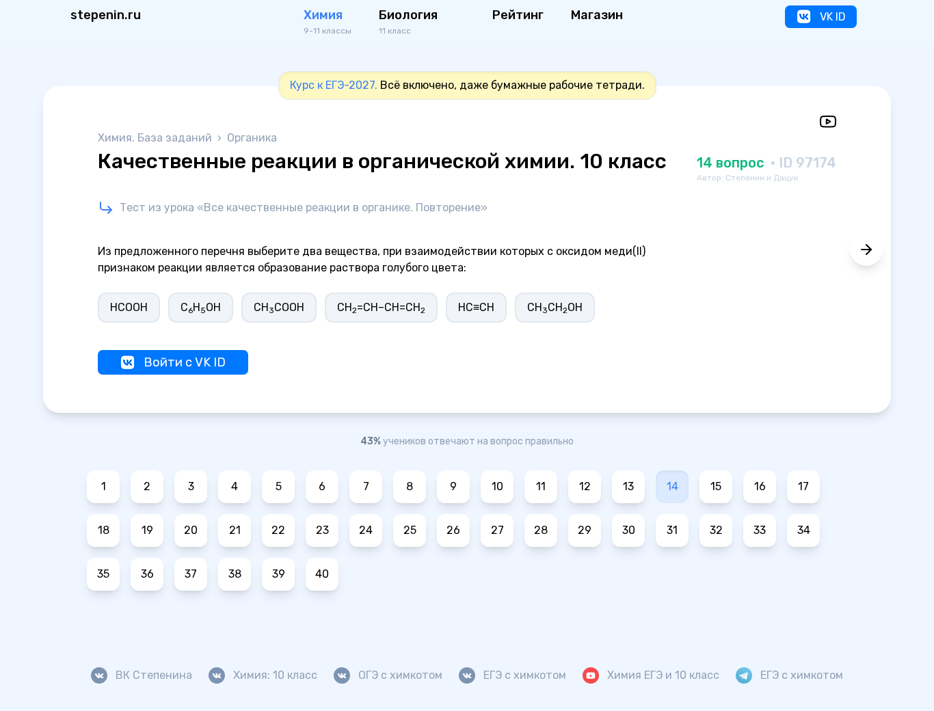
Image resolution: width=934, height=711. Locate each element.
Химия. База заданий (156, 137)
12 (585, 486)
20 (191, 530)
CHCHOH (555, 308)
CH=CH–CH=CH (381, 308)
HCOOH (129, 307)
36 (147, 573)
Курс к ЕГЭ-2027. (333, 85)
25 (409, 530)
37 (191, 573)
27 (497, 530)
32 (716, 530)
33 (759, 530)
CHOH (201, 308)
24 (366, 530)
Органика (252, 137)
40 (322, 573)
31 (672, 530)
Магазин (597, 15)
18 (103, 530)
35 (103, 573)
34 (803, 530)
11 (541, 486)
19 (147, 530)
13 (628, 486)
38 (234, 573)
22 (278, 530)
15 (715, 486)
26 (453, 530)
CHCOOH (279, 308)
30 (628, 530)
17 (803, 486)
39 (278, 573)
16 (760, 486)
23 (322, 530)
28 (541, 530)
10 (497, 486)
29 (584, 530)
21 (235, 530)
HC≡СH (476, 307)
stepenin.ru (105, 15)
